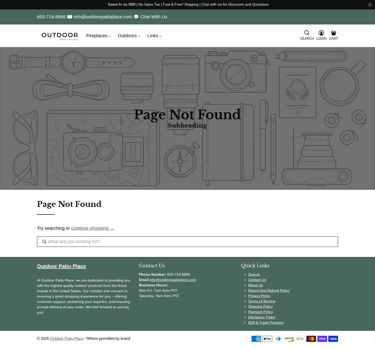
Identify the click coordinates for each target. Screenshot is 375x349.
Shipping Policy (260, 306)
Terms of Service (261, 301)
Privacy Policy (259, 296)
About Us (255, 285)
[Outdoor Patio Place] (60, 36)
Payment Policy (260, 312)
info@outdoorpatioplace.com (173, 280)
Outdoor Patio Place (66, 338)
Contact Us (257, 280)
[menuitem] (98, 36)
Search (254, 274)
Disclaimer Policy (262, 317)
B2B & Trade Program (266, 322)
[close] (369, 4)
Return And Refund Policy (269, 290)
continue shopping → (92, 228)
